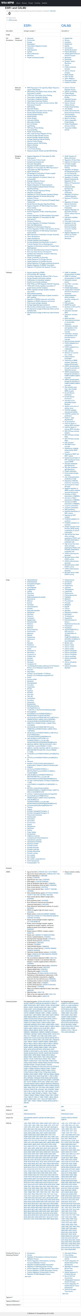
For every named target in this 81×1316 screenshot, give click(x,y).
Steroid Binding (31, 116)
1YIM (41, 1127)
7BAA (56, 1186)
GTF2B (31, 1026)
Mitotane (29, 601)
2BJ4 (32, 1129)
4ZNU (29, 1148)
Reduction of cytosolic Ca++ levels (71, 354)
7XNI (70, 1226)
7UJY (45, 1196)
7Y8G (57, 1196)
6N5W (75, 1192)
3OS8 (25, 1139)
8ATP (25, 1203)
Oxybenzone (31, 637)
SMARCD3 (34, 1086)
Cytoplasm (30, 48)
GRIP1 (57, 1024)
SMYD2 (56, 1086)
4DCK (67, 1160)
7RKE (25, 1192)
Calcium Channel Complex (70, 72)
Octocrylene (31, 819)
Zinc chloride (31, 857)
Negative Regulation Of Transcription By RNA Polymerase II (41, 157)
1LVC (77, 1125)
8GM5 (67, 1236)
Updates (44, 3)
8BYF (37, 1209)
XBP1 (29, 1101)
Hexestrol (30, 761)
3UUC (49, 1139)
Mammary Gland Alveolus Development (39, 252)
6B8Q (74, 1177)
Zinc (28, 641)
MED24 (36, 1045)
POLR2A (56, 1063)
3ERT (45, 1137)
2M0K (63, 1144)
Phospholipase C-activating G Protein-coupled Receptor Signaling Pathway (41, 174)
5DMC (29, 1152)
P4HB (36, 1059)
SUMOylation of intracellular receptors (38, 280)
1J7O (78, 1123)
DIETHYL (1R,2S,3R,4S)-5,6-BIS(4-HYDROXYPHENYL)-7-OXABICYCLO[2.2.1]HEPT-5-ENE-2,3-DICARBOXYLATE (43, 790)
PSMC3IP (37, 1070)
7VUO (75, 1219)
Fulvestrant (30, 618)
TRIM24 (26, 1095)
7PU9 (67, 1213)
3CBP (34, 1137)
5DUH (30, 1154)
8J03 (66, 1238)
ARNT (26, 1005)
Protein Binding (31, 118)
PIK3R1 (35, 1063)
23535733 (55, 916)
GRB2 (48, 1024)
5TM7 (49, 1171)
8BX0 (53, 1205)
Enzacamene (31, 823)
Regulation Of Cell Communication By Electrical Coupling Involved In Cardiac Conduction (70, 227)
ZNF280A (72, 1032)
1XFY (71, 1131)
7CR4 (66, 1209)
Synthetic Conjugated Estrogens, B (38, 813)
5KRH (37, 1165)
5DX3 (25, 1156)
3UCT (74, 1156)
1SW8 (78, 1127)
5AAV (45, 1148)
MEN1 (54, 1045)
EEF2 (49, 1017)
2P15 (44, 1131)
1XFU (71, 1129)
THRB (33, 1093)
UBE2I (51, 1097)
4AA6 (57, 1139)
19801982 (54, 889)
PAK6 (53, 1059)
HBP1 (48, 1028)
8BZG (52, 1211)
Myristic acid (68, 643)
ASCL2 (63, 1005)
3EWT (75, 1152)
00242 (63, 1110)
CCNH (26, 1009)
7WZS (71, 1225)
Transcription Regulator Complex (37, 46)
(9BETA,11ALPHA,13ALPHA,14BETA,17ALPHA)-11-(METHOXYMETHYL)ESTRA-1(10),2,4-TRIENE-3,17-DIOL (43, 750)
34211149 (48, 872)
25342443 (54, 965)
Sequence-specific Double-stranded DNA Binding (42, 151)
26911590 (36, 895)
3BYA (70, 1150)
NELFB (51, 1053)
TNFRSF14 (38, 1093)
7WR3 (75, 1223)
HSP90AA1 (54, 1032)
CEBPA (32, 1011)
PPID (44, 1066)
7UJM (33, 1196)
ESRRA (35, 1021)
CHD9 (45, 1011)
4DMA (26, 1140)
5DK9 (36, 1150)
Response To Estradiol (34, 192)
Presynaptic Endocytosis (72, 221)
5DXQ (53, 1156)
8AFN (30, 1198)
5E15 (32, 1160)
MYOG (63, 1024)
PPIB (41, 1066)
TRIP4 (51, 1095)
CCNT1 (30, 1009)
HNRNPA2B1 (35, 1032)
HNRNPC (42, 1032)
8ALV (44, 1198)
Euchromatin (31, 40)
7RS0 (45, 1192)
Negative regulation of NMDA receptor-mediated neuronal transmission (72, 490)
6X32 (70, 1200)
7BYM (74, 1207)
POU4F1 (43, 1065)
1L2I (57, 1123)
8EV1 (44, 1217)
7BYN (78, 1207)
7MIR (63, 1211)
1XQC (37, 1127)
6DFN (29, 1181)
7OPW (29, 1190)
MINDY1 (31, 1047)
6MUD (67, 1192)
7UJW (41, 1196)
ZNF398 (26, 1103)
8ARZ (50, 1202)
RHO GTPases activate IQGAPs (72, 432)
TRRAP (56, 1095)
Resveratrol (30, 652)
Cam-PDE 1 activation (71, 284)
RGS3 (38, 1076)
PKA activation (69, 303)
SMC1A (47, 1086)
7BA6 (40, 1186)
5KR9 (56, 1163)
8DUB (33, 1215)
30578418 (46, 941)
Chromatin (30, 38)
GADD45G (34, 1024)
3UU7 (41, 1139)
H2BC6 (26, 1028)
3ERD (41, 1137)
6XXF (66, 1202)
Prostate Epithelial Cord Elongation (38, 240)
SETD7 (29, 1082)
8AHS (75, 1228)
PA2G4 (40, 1059)
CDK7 (48, 1009)
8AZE (33, 1205)
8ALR (37, 1198)
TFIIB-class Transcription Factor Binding (39, 95)
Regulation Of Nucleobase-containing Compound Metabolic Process (42, 1258)
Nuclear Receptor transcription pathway (39, 278)
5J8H (62, 1169)
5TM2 (29, 1171)
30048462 (36, 950)
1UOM (45, 1125)
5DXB (29, 1156)
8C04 (33, 1213)
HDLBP (40, 1030)
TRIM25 (31, 1095)
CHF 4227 (30, 694)
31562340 (54, 954)
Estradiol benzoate (33, 847)
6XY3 (74, 1202)
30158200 (37, 944)
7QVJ (50, 1190)
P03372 (52, 1118)
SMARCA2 (48, 1084)
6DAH (70, 1182)
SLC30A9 (27, 1084)
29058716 (36, 921)
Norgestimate (31, 620)
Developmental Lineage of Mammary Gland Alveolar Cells (43, 313)
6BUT (63, 1179)
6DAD (75, 1181)
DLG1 (72, 1009)
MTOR (45, 1049)
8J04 (69, 1238)
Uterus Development (33, 236)
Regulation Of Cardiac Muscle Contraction (71, 203)
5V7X (66, 1173)
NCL (42, 1051)
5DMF (34, 1152)
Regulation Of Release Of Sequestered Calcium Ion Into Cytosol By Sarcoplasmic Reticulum (72, 172)
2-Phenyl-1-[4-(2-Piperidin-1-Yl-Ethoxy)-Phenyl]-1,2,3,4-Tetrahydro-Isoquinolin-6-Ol (40, 674)
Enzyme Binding (32, 130)
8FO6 (74, 1234)
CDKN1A (26, 1011)
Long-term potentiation (71, 506)
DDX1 (47, 1015)
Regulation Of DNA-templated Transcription (40, 166)
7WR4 (63, 1225)
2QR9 (54, 1133)
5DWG (46, 1154)
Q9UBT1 (26, 1120)
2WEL (74, 1148)
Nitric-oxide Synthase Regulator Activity (39, 134)
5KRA (25, 1165)
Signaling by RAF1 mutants (70, 516)
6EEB (63, 1184)
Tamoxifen (30, 605)
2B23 (29, 1129)
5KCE (33, 1163)
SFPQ (40, 1082)
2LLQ (32, 1131)
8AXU (29, 1205)
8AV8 (52, 1203)
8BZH (56, 1211)
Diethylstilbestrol (32, 580)
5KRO (26, 1167)
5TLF (51, 1167)
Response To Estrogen (34, 210)
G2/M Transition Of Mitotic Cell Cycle (70, 157)
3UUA (45, 1139)
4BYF (63, 1160)
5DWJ (54, 1154)
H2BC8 (35, 1028)
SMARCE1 (41, 1086)
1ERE (29, 1123)
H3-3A (40, 1028)
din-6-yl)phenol (31, 712)
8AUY (37, 1203)
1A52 (25, 1123)
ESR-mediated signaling (34, 293)
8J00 (74, 1236)
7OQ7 (33, 1190)
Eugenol (29, 809)
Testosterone (31, 599)
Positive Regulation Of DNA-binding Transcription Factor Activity (42, 232)
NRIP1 (40, 1057)
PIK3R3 (40, 1063)
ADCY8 (71, 1003)
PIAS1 (55, 1061)
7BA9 (52, 1186)
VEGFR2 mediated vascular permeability (71, 411)
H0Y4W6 (47, 1118)
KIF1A (31, 1038)
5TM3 (33, 1171)
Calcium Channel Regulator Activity (70, 89)
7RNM (30, 1192)
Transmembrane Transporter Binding (70, 115)
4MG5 (37, 1142)
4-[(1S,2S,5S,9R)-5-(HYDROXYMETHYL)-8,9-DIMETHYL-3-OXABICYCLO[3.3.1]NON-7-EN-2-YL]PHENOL (41, 723)
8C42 (44, 1213)
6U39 (62, 1198)
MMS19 (41, 1047)
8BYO (45, 1209)
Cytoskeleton (69, 48)
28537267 (40, 943)
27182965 (45, 935)
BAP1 (38, 1005)
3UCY (67, 1158)
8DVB (40, 1217)
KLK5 (38, 1038)
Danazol (29, 635)
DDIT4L (67, 1009)
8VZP (33, 1219)
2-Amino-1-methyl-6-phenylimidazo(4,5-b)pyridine (42, 794)
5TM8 (53, 1171)
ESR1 (28, 25)
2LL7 (62, 1142)
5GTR (49, 1161)
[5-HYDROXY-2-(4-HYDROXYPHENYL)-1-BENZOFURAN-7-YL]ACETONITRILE (40, 715)
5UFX (48, 1177)
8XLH (74, 1246)
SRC (47, 1087)
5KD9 (53, 1163)
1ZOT (63, 1135)
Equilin (29, 649)
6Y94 (74, 1203)
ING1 (25, 1036)
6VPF (37, 1184)
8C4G (52, 1213)
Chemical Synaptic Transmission (70, 1290)
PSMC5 (43, 1070)
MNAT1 (46, 1047)
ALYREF (26, 1003)
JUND (46, 1036)
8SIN (62, 1244)
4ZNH (51, 1146)
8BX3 (57, 1205)
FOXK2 (34, 1022)
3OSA (33, 1139)
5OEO (67, 1171)
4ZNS (55, 1146)
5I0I (75, 1167)
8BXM (33, 1207)
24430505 (45, 900)
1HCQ (54, 1123)
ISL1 (28, 1036)
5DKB (40, 1150)
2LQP (70, 1142)
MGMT (26, 1047)
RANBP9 (26, 1074)
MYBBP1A (27, 1051)
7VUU (75, 1221)
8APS (29, 1200)
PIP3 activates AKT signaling (36, 274)
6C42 (38, 1179)
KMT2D (47, 1038)
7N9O (41, 1188)
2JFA (25, 1131)
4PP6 (42, 1144)
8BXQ (45, 1207)
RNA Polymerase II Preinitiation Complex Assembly (43, 234)
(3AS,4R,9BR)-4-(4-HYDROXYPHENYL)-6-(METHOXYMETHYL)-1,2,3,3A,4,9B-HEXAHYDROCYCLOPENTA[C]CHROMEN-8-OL (42, 777)
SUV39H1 (41, 1089)
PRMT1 (48, 1068)
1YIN (44, 1127)
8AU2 (29, 1203)
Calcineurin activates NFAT (71, 312)
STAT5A (26, 1089)
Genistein (30, 643)
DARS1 (39, 1015)
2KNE (70, 1139)
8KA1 (74, 1240)
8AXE (25, 1205)
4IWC (57, 1140)
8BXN (37, 1207)
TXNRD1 (46, 1097)
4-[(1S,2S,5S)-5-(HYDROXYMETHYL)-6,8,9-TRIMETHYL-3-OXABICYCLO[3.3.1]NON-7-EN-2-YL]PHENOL (42, 729)
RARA (32, 1074)
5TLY (54, 1169)
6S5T (70, 1196)
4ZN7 (43, 1146)
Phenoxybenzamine (71, 595)
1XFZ (75, 1131)
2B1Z (25, 1129)
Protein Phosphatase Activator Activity (71, 125)
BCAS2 (53, 1005)
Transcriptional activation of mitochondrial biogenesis (72, 322)
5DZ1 (40, 1158)
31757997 (36, 916)
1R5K (37, 1125)
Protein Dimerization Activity (71, 1258)
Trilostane (30, 626)
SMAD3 (37, 1084)
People (30, 3)
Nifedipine (68, 605)
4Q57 (67, 1163)
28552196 (48, 954)
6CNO (71, 1181)
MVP (52, 1049)
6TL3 (52, 1182)
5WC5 (63, 1175)
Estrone (29, 603)
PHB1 (47, 1061)
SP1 (37, 1087)
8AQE (42, 1200)
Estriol (29, 677)
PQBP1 (26, 1068)
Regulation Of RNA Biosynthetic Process (39, 1266)
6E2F (74, 1182)
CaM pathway (69, 286)
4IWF (25, 1142)
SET (25, 1082)
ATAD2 (30, 1005)
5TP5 (70, 1171)
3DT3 (37, 1137)
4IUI (32, 1140)
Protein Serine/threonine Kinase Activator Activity (72, 112)
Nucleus (29, 42)
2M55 (67, 1144)
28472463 (45, 904)
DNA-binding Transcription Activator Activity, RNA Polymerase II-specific (42, 104)
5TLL (25, 1169)
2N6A (63, 1146)
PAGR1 (45, 1059)
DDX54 (30, 1017)
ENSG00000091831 (30, 1114)
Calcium (67, 608)
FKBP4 (53, 1021)
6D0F (57, 1179)
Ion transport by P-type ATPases (72, 485)
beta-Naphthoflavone (33, 708)
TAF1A (30, 1091)
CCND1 (54, 1007)
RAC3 (49, 1072)
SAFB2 (55, 1078)
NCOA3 (56, 1051)
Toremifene (30, 595)
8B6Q (63, 1230)
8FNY (70, 1234)
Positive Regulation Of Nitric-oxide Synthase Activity (43, 229)
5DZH (48, 1158)
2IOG (50, 1129)
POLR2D (26, 1065)
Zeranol (29, 824)
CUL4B (26, 1015)
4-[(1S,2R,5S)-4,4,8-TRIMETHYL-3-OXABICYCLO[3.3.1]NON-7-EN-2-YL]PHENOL (41, 797)
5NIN (62, 1171)
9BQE (53, 1219)
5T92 (40, 1167)
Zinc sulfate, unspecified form (36, 859)
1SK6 (74, 1127)
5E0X (25, 1160)
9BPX (49, 1219)
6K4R (66, 1190)
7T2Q (66, 1215)
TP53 (50, 1093)
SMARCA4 (56, 1084)
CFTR (63, 1009)
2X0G (63, 1150)
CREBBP (32, 1013)
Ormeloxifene (31, 834)
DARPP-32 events (70, 305)
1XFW (63, 1131)
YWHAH (39, 1101)
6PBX (75, 1194)
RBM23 (52, 1074)
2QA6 (25, 1133)
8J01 (77, 1236)
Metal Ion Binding (32, 145)
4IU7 (29, 1140)
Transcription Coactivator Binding (37, 101)
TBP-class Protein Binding (35, 128)
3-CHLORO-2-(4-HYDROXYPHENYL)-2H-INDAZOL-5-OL (43, 755)
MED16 (46, 1043)
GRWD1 (26, 1026)
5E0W (55, 1158)
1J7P (62, 1125)
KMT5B (52, 1038)
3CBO (30, 1137)
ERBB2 (26, 1021)
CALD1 (63, 1007)
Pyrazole (30, 658)
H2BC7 (31, 1028)
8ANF (56, 1198)
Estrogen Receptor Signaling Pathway (38, 191)
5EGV (44, 1160)
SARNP (26, 1080)
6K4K (77, 1188)
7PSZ (63, 1213)
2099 (25, 1106)
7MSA (37, 1188)
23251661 (44, 969)
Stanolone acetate (32, 844)
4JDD (32, 1142)
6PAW (71, 1194)
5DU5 (53, 1152)
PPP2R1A (56, 1066)
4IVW (42, 1140)
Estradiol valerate (32, 853)
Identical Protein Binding (34, 141)
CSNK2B (37, 1013)
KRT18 (26, 1040)
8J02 (62, 1238)
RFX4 (34, 1076)
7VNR (71, 1219)
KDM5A (26, 1038)
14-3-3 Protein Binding (34, 149)
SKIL (52, 1082)
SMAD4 (42, 1084)
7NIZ (25, 1190)
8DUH (49, 1215)
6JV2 (73, 1188)
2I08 (66, 1137)
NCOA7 (36, 1053)
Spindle (67, 46)
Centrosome (68, 44)
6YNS (67, 1205)
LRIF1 (26, 1042)
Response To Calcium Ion (71, 199)
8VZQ (37, 1219)
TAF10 (26, 1091)
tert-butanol (68, 614)
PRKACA (37, 1068)
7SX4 (63, 1215)
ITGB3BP (33, 1036)
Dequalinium (68, 618)
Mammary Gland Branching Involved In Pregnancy (42, 250)
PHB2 (51, 1061)
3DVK (63, 1152)
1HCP (50, 1123)
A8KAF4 (35, 1118)
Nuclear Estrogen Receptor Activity (38, 135)
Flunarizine (68, 628)
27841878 (53, 973)
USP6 (67, 1032)
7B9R (25, 1186)
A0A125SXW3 (28, 1118)
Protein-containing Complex (35, 57)
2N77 (66, 1146)
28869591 (54, 948)
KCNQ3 (73, 1019)
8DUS (25, 1217)
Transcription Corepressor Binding (37, 99)
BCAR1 (48, 1005)
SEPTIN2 (37, 1080)
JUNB (42, 1036)
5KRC (29, 1165)
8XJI (62, 1246)
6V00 (62, 1200)
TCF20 (56, 1091)
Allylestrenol (31, 639)
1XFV (75, 1129)
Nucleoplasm (31, 44)
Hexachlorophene (32, 607)
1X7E (49, 1125)
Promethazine (69, 601)
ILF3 (58, 1034)
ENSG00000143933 (67, 1114)
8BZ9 (25, 1211)
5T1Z (36, 1167)
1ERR (33, 1123)
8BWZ (50, 1205)
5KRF (33, 1165)
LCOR (46, 1040)
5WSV (72, 1175)
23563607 (36, 956)
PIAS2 (26, 1063)
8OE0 (63, 1242)
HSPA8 (45, 1034)
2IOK (54, 1129)
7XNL (78, 1226)
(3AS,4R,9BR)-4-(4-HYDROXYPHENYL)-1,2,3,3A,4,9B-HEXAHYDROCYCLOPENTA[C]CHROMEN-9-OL (42, 801)
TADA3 (57, 1089)
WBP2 (50, 1099)
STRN (31, 1089)
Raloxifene (30, 593)
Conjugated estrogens (33, 584)
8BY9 (53, 1207)
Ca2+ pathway (69, 351)
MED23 (31, 1045)
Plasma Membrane (33, 54)
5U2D (40, 1177)
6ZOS (53, 1184)
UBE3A (56, 1097)
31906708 (36, 878)
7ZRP (67, 1228)
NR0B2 (43, 1055)
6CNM (63, 1181)
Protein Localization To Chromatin (37, 257)
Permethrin (30, 685)
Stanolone (30, 660)
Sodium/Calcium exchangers (70, 357)
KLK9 (42, 1038)
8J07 (76, 1238)
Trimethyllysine (69, 616)
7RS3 (57, 1192)
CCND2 (74, 1007)
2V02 (62, 1148)
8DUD (41, 1215)
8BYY (49, 1209)
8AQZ (46, 1200)
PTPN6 (45, 1072)
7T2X (44, 1194)
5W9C (53, 1177)
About (18, 3)
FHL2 (48, 1021)
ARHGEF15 (47, 1003)
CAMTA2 (69, 1007)
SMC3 (52, 1086)
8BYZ (52, 1209)
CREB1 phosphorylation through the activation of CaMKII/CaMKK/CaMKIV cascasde (72, 375)
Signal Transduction (33, 171)
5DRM (45, 1152)
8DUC (37, 1215)
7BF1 (63, 1207)
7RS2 (53, 1192)
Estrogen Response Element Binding (38, 139)
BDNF (57, 1005)
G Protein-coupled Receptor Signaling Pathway (70, 166)
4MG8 (49, 1142)
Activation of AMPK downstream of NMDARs (72, 503)
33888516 (45, 946)
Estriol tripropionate (33, 861)
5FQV (41, 1161)
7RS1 (49, 1192)
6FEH (71, 1184)
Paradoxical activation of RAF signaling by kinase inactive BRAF (72, 460)
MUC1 (49, 1049)
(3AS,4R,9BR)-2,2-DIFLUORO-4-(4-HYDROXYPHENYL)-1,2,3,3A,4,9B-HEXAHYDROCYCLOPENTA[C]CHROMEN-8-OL (42, 740)
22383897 (46, 914)
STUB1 (35, 1089)
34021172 (53, 958)
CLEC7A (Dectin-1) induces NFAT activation (72, 424)
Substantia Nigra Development (70, 188)
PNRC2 (45, 1063)
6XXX (70, 1202)
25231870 (46, 967)
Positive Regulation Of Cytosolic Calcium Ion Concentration (41, 178)
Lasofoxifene (31, 698)
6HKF (41, 1181)
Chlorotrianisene (32, 582)
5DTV (49, 1152)
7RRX (34, 1192)
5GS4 (45, 1161)
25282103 (35, 954)
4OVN (63, 1163)
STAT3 (57, 1087)
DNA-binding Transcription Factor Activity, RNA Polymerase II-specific (41, 92)
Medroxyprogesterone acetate (36, 597)
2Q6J (52, 1131)
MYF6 (67, 1022)
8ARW (38, 1202)
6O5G (63, 1194)
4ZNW (37, 1148)
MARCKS (69, 1021)
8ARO (26, 1202)
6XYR (63, 1203)
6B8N (67, 1177)
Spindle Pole (68, 38)
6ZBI (74, 1205)
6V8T (25, 1184)
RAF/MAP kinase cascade (70, 445)
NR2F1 (31, 1057)
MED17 (51, 1043)
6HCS (67, 1186)
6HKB (37, 1181)
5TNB (33, 1177)
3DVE (74, 1150)
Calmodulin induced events (71, 281)
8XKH (66, 1246)
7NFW (57, 1188)
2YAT (50, 1135)
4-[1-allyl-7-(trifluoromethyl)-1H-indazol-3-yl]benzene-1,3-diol (43, 781)
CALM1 (31, 1007)
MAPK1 (30, 1042)
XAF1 (25, 1101)
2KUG (74, 1139)
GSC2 (72, 1013)
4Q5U (70, 1163)
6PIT (29, 1182)
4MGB (26, 1144)
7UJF (29, 1196)
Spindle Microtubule (71, 50)
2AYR (52, 1127)
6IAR (49, 1181)
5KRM (57, 1165)
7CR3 (63, 1209)
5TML (25, 1173)
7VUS (67, 1221)
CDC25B (39, 1009)
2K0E (73, 1137)
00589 (26, 1110)
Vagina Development (33, 238)
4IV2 (35, 1140)
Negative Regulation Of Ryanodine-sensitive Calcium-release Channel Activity (72, 212)
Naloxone (30, 628)
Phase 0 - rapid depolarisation (69, 419)
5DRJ (41, 1152)
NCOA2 (51, 1051)
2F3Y (74, 1135)
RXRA (47, 1078)
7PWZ (46, 1190)
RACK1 (54, 1072)
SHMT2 (48, 1082)
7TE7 (48, 1194)
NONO (26, 1055)
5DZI (51, 1158)
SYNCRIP (51, 1089)
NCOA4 (26, 1053)
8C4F (48, 1213)
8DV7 (33, 1217)
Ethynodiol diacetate (33, 610)
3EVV (71, 1152)
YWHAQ (44, 1101)
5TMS (46, 1173)
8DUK (57, 1215)
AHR (44, 1001)
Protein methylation (70, 471)
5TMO (34, 1173)
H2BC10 (47, 1026)
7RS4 (25, 1194)
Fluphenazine (69, 586)
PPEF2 (76, 1026)
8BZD (41, 1211)
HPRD (10, 20)
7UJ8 (55, 1194)
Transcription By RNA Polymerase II (38, 170)
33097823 (46, 879)
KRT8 (35, 1040)
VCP (46, 1099)
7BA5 (36, 1186)
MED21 (26, 1045)
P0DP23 (63, 1118)
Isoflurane (68, 587)
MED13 (36, 1043)
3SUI (70, 1156)
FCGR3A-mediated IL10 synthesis (72, 520)
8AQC (37, 1200)
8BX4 (25, 1207)
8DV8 (36, 1217)
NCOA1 (46, 1051)
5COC (71, 1165)
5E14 (29, 1160)
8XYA (63, 1247)
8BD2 (67, 1230)
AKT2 (57, 1001)
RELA (25, 1076)
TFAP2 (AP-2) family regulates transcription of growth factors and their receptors (41, 287)
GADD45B (27, 1024)
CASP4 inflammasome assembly (72, 554)
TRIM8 (47, 1095)
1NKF (63, 1127)
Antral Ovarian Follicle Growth (36, 160)
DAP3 (35, 1015)
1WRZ (67, 1129)
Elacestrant (30, 702)
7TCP (74, 1215)
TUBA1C (36, 1097)
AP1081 (29, 689)
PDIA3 (31, 1061)
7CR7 (70, 1209)
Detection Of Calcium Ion (72, 162)
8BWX (45, 1205)
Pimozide (67, 603)
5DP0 (37, 1152)
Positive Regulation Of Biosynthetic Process (40, 1272)
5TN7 (56, 1175)
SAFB (51, 1078)
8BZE (45, 1211)
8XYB (67, 1247)
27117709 (43, 916)
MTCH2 (34, 1049)
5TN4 (45, 1175)
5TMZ (34, 1175)
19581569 (44, 876)
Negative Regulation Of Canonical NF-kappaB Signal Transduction (43, 201)
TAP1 (43, 1091)
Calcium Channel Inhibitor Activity (70, 104)
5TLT (40, 1169)
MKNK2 (36, 1047)
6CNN (67, 1181)
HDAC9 (36, 1030)
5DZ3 (44, 1158)
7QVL (53, 1190)
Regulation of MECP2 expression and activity (72, 482)
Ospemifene (31, 687)
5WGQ (30, 1179)
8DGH (75, 1230)
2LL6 (77, 1140)
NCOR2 (46, 1053)
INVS (63, 1015)
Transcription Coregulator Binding (37, 97)
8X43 (78, 1244)
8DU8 (25, 1215)
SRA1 (44, 1087)
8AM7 (52, 1198)
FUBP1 (53, 1022)
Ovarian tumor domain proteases (37, 282)
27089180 (41, 872)
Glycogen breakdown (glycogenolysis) (71, 464)
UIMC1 (35, 1099)
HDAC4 (26, 1030)
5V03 (62, 1173)
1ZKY (48, 1127)
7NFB (53, 1188)
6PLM (67, 1196)
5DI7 (56, 1148)
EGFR (53, 1017)
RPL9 (25, 1078)
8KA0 (70, 1240)
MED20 (56, 1043)
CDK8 (52, 1009)
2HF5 (63, 1137)
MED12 (31, 1043)
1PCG (26, 1125)
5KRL (52, 1165)
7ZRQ (71, 1228)
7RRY (38, 1192)
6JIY (66, 1188)
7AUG (78, 1205)
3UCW (63, 1158)
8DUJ (67, 1232)
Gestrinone (30, 828)
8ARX (42, 1202)
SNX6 (29, 1087)
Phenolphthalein (32, 683)
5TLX (51, 1169)
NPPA (34, 1055)
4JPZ (63, 1161)
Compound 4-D (31, 664)
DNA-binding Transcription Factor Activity (39, 111)
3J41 (74, 1154)
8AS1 (54, 1202)
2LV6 (74, 1142)
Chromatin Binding (32, 109)
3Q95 (37, 1139)
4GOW (75, 1160)
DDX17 (52, 1015)
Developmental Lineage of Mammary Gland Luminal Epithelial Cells (43, 310)
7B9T (29, 1186)
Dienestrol (30, 616)
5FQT (37, 1161)
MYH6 (33, 1051)
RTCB (43, 1078)
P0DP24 (69, 1118)
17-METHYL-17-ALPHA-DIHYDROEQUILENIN (41, 710)
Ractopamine (31, 826)
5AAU (41, 1148)
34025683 (30, 964)
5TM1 (25, 1171)
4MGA (57, 1142)
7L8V (77, 1209)
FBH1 (44, 1021)
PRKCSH (43, 1068)
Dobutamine (30, 612)
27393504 (53, 981)
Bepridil (67, 607)
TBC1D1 (74, 1030)
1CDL (63, 1123)
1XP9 (29, 1127)
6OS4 (67, 1194)
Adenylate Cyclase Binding (70, 96)
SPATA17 (64, 1030)
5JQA (66, 1169)
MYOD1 (76, 1022)
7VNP (63, 1219)
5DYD (33, 1158)
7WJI (70, 1223)
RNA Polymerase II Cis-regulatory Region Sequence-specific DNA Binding (43, 89)
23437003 (44, 887)
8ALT (40, 1198)
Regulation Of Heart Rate (72, 160)
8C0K (37, 1213)
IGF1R (54, 1034)
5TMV (26, 1175)
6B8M (63, 1177)
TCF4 (63, 1032)
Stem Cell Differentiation (34, 225)
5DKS (52, 1150)
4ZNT (25, 1148)
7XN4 (75, 1225)
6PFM (26, 1182)
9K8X (74, 1249)
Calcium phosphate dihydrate (70, 659)
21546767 (68, 874)
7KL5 (74, 1209)
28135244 (41, 973)
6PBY (63, 1196)
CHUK (49, 1011)
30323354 (30, 912)
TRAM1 (54, 1093)
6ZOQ (45, 1184)
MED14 (41, 1043)
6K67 (70, 1190)
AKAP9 (76, 1003)
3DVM (67, 1152)
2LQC (66, 1142)
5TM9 (57, 1171)
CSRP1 (43, 1013)
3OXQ (67, 1156)
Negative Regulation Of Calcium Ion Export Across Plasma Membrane (72, 235)
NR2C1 (53, 1055)
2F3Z (78, 1135)
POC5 (67, 1026)
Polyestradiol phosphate (34, 815)
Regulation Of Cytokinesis (69, 191)
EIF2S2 (31, 1019)
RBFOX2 (46, 1074)
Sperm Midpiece (70, 78)
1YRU (75, 1133)
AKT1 (53, 1001)
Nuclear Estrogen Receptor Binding (38, 137)
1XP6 (25, 1127)
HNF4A (51, 1030)
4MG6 (41, 1142)
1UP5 (63, 1129)
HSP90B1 (34, 1034)
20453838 (30, 918)
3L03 (56, 1137)
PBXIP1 (26, 1061)
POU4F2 (49, 1065)
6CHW (46, 1179)
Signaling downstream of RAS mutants (72, 512)
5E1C (40, 1160)
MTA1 (25, 1049)
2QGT (41, 1133)
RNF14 (52, 1076)
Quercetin (30, 670)
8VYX (56, 1217)
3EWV (63, 1154)
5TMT (50, 1173)
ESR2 (30, 1021)
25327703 (30, 916)
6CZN (54, 1179)
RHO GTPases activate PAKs (72, 436)
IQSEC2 (69, 1017)
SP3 (40, 1087)
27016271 (52, 939)
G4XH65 (41, 1118)
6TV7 (78, 1196)
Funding (37, 3)
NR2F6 (35, 1057)
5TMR (42, 1173)
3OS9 (29, 1139)
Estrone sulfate (31, 679)
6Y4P (71, 1203)
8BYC (25, 1209)
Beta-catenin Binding (33, 122)
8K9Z (66, 1240)
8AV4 (44, 1203)
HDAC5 (31, 1030)
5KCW (49, 1163)
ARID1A (54, 1003)
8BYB (57, 1207)
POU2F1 (32, 1065)
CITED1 (54, 1011)
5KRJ (45, 1165)
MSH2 (55, 1047)
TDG (25, 1093)
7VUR (63, 1221)
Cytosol (29, 52)
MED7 (50, 1045)
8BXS (49, 1207)
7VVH (67, 1223)
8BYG (41, 1209)
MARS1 (46, 1042)
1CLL (66, 1123)
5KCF (37, 1163)
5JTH (70, 1169)
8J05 (72, 1238)
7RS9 (37, 1194)
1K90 (66, 1125)
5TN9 (29, 1177)
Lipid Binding (31, 126)
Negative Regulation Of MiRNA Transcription (40, 265)
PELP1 (36, 1061)
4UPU (63, 1165)
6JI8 (74, 1186)
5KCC (25, 1163)
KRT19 (30, 1040)
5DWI (50, 1154)
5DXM (45, 1156)
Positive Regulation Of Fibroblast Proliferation (41, 223)
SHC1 (44, 1082)
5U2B (36, 1177)
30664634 (52, 883)
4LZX (73, 1161)
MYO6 (71, 1022)
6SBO (37, 1182)
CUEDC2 (54, 1013)
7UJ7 (52, 1194)
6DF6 (25, 1181)
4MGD (34, 1144)
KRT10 (57, 1038)
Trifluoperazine (69, 589)
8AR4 (49, 1200)
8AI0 (33, 1198)
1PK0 (67, 1127)
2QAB (33, 1133)
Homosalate (30, 821)
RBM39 (57, 1074)
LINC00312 (56, 1040)
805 (62, 1106)
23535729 (49, 916)
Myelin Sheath (69, 75)
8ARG (57, 1200)
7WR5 (67, 1225)
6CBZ (42, 1179)
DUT (45, 1017)
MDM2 (51, 1042)
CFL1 (41, 1011)
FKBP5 (26, 1022)
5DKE (44, 1150)
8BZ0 (56, 1209)
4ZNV (33, 1148)
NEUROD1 (69, 1024)
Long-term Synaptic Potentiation (71, 207)
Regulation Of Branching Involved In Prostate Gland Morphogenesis (43, 247)
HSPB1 (49, 1034)
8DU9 (29, 1215)
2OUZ (40, 1131)
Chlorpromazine (69, 580)
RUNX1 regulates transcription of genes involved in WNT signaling (42, 296)
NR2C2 (26, 1057)
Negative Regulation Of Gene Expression (39, 185)
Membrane (30, 55)
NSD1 (44, 1057)
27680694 (45, 881)
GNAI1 (43, 1024)
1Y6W (63, 1133)
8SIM (78, 1242)
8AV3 (41, 1203)
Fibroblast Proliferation (34, 221)
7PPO (70, 1211)
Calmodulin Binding (33, 120)
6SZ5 (74, 1196)
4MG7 (45, 1142)
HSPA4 (40, 1034)
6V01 (66, 1200)
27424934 (55, 893)
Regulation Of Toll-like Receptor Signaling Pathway (42, 194)
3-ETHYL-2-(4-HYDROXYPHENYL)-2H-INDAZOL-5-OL (42, 758)
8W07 (45, 1219)
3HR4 (71, 1154)
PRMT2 (53, 1068)
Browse (24, 3)
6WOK (41, 1184)
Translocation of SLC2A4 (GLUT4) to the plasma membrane (72, 291)
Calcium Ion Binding (71, 91)
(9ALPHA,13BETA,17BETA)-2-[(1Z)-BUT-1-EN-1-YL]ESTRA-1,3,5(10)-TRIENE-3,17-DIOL (42, 745)
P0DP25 (74, 1118)
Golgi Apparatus (32, 50)
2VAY (66, 1148)
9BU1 (56, 1219)
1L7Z (73, 1125)
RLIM (42, 1076)
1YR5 (67, 1133)
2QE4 (37, 1133)
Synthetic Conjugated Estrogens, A (38, 811)
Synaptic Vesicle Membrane (70, 62)
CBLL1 (50, 1007)
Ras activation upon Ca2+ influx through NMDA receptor (71, 389)
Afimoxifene (30, 672)
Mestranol (30, 633)
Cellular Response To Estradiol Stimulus (39, 261)
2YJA (53, 1135)
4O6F (38, 1144)
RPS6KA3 (37, 1078)
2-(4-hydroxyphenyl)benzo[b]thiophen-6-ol (39, 805)
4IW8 (53, 1140)
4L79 (70, 1161)
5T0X (33, 1167)
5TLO (32, 1169)
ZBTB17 (55, 1101)
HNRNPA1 (27, 1032)
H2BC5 (57, 1026)
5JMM (57, 1161)
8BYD (29, 1209)
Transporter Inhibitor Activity (71, 129)
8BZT (25, 1213)
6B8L (75, 1175)
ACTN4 (40, 1001)
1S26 (70, 1127)
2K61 (66, 1139)
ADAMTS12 (64, 1003)
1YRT (71, 1133)
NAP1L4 (37, 1051)
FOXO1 (38, 1022)
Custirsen (30, 691)
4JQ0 (66, 1161)
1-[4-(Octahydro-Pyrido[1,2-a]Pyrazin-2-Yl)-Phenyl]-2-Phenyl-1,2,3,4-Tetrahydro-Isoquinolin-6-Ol (43, 667)
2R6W (42, 1135)
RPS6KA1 (31, 1078)
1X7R (53, 1125)
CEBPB (37, 1011)
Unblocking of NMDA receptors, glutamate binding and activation (71, 362)
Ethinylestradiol (32, 622)
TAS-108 (29, 696)
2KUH (63, 1140)
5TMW (30, 1175)
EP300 (45, 1019)
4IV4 (39, 1140)
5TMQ (38, 1173)
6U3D (74, 1198)
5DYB (29, 1158)
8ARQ (30, 1202)
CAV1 (45, 1007)
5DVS (33, 1154)
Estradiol (30, 608)
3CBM (26, 1137)
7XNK (74, 1226)
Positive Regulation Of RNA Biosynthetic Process (42, 1270)
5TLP (36, 1169)
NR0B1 (39, 1055)
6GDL (63, 1186)
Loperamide (68, 591)
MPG (50, 1047)
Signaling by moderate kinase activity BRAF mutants (71, 450)
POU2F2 (38, 1065)
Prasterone (30, 645)
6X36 (62, 1202)
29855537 (38, 935)
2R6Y (46, 1135)
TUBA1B (30, 1097)
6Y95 (78, 1203)
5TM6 (45, 1171)
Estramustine (31, 631)
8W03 (41, 1219)
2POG (48, 1131)
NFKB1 (56, 1053)
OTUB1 (31, 1059)
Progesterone (31, 589)
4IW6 (49, 1140)
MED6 (45, 1045)
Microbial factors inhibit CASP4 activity (72, 558)
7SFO (41, 1194)
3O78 (63, 1156)
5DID (25, 1150)
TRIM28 (36, 1095)
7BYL (70, 1207)
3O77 (78, 1154)
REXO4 (30, 1076)
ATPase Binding (32, 147)
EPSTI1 (54, 1019)
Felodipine (68, 597)
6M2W (74, 1190)
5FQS (33, 1161)
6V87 (56, 1182)
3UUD (53, 1139)
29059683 (53, 914)
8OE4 (67, 1242)
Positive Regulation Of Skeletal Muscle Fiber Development (71, 1263)
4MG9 (53, 1142)
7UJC (25, 1196)
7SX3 (74, 1213)
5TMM (30, 1173)
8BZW (29, 1213)
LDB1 (50, 1040)
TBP (46, 1091)
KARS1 (50, 1036)
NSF (55, 1057)
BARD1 (43, 1005)
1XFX (67, 1131)
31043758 (39, 881)
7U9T (63, 1217)
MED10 (26, 1043)
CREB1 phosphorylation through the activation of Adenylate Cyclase (72, 368)
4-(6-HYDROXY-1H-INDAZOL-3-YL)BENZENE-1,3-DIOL (42, 785)
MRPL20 (75, 1021)
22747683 (51, 935)
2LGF (73, 1140)
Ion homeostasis (70, 421)
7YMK (26, 1198)
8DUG (45, 1215)
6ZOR (49, 1184)
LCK (43, 1040)
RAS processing (70, 509)
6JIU (62, 1188)
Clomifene (30, 614)
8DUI (53, 1215)
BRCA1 (26, 1007)
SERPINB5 (55, 1080)
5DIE (28, 1150)
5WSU (67, 1175)
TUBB (41, 1097)
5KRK (49, 1165)
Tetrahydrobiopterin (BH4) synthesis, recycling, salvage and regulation (71, 298)
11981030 (52, 11)
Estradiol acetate (32, 845)
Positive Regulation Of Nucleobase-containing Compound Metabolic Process (41, 1262)
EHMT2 (26, 1019)
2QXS (34, 1135)
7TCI (70, 1215)
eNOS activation (70, 318)
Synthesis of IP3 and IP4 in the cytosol (72, 308)
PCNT (63, 1026)
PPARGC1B (35, 1066)
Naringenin (30, 662)
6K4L (62, 1190)
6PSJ (33, 1182)
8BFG (71, 1230)
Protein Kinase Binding (34, 132)
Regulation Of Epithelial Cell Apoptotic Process (41, 267)
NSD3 (52, 1057)
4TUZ (33, 1146)
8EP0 (63, 1234)
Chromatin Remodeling (34, 164)
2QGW (46, 1133)
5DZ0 (37, 1158)
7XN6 (66, 1226)
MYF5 (63, 1022)
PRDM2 (31, 1068)
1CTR (70, 1123)
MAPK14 (36, 1042)
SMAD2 (32, 1084)
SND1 (25, 1087)
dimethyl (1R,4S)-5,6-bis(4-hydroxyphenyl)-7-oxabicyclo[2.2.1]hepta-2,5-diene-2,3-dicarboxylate (42, 764)
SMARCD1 (27, 1086)
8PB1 (70, 1242)
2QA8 (29, 1133)
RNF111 (47, 1076)
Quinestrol (30, 681)
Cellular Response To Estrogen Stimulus (39, 259)
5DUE (57, 1152)
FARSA (40, 1021)
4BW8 (75, 1158)
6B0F (34, 1179)
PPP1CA (49, 1066)
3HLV (49, 1137)
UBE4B (26, 1099)
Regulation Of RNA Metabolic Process (39, 1274)
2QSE (26, 1135)
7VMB (74, 1217)
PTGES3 (30, 1072)
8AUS (33, 1203)
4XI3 (40, 1146)
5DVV (37, 1154)
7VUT (71, 1221)
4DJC (70, 1160)
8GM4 (63, 1236)
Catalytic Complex (70, 82)
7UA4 (70, 1217)
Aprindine (67, 610)
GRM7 (68, 1013)
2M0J (77, 1142)
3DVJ (78, 1150)
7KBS (33, 1188)
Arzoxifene (30, 700)
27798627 (54, 872)
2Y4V (67, 1150)
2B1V (56, 1127)
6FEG (67, 1184)
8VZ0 (25, 1219)
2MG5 (71, 1144)
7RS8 (33, 1194)
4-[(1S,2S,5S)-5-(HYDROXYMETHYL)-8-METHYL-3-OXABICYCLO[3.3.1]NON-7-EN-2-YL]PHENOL (43, 718)
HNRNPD (48, 1032)
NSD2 (48, 1057)
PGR (43, 1061)
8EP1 (66, 1234)
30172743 (49, 893)
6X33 (73, 1200)
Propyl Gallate (31, 832)
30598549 (30, 950)
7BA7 (44, 1186)
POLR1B (50, 1063)
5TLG (54, 1167)
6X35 (77, 1200)
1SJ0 (41, 1125)
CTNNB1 (48, 1013)
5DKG (48, 1150)
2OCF (36, 1131)
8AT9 (57, 1202)
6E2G (78, 1182)
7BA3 (33, 1186)
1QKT (30, 1125)
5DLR (25, 1152)
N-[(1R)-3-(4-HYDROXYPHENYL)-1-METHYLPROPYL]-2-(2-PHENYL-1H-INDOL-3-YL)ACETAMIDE (41, 771)
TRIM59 (42, 1095)
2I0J (47, 1129)
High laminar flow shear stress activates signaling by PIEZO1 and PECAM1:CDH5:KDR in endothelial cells (72, 538)
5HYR (53, 1161)
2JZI (69, 1137)
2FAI (36, 1129)
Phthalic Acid (31, 656)
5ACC (49, 1148)
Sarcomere (68, 59)
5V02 (78, 1171)
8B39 (37, 1205)
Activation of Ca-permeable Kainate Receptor (70, 402)
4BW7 (71, 1158)
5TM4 (37, 1171)
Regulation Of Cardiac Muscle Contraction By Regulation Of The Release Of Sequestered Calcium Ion (72, 181)
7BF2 (66, 1207)
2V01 (77, 1146)
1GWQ (41, 1123)
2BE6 (70, 1135)
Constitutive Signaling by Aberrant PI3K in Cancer (42, 276)
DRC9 (76, 1009)
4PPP (46, 1144)
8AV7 (48, 1203)
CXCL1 (31, 1015)
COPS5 (26, 1013)
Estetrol (29, 830)
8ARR (34, 1202)
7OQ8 (37, 1190)
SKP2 (56, 1082)
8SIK (74, 1242)
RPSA (68, 1028)
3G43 (67, 1154)
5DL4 (55, 1150)
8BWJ (41, 1205)
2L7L (70, 1140)
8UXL (66, 1244)
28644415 (46, 996)
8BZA (29, 1211)
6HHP (33, 1181)
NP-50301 (30, 693)
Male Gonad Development (35, 183)
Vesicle (67, 65)
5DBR (75, 1165)
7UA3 (66, 1217)
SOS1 (34, 1087)
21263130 (40, 914)
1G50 (37, 1123)
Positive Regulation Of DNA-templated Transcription (43, 215)
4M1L (77, 1161)
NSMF (75, 1024)
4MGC (30, 1144)
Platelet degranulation (71, 288)
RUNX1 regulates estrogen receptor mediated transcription (41, 291)
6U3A (66, 1198)
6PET (57, 1181)
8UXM (70, 1244)
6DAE (63, 1182)
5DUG (26, 1154)
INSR (75, 1013)
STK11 (70, 1030)
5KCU (45, 1163)
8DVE (71, 1232)
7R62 (57, 1190)
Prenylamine (68, 626)
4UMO (75, 1163)
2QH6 (50, 1133)
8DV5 (29, 1217)
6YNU (71, 1205)
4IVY (46, 1140)
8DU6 (55, 1213)
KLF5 (35, 1038)
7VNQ (67, 1219)
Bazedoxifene (31, 704)
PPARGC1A (27, 1066)
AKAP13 (48, 1001)
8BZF (48, 1211)
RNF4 (56, 1076)
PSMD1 (48, 1070)
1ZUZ (66, 1135)
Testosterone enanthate (34, 842)
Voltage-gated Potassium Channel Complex (72, 54)
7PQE (74, 1211)
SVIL (46, 1089)
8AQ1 (33, 1200)
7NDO (45, 1188)
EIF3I (35, 1019)
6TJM (49, 1182)
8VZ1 (29, 1219)
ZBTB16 (50, 1101)
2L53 (66, 1140)
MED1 (56, 1042)
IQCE (71, 1015)
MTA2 (29, 1049)
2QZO (38, 1135)
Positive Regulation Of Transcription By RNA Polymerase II (41, 218)
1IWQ (74, 1123)
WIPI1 (54, 1099)
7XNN (63, 1228)
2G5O (43, 1129)
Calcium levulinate (70, 656)
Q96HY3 (63, 1120)
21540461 (47, 937)
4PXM (54, 1144)
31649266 (41, 986)
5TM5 (41, 1171)
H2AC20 (42, 1026)
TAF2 (39, 1091)
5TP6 (74, 1171)
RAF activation (69, 442)
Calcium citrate (69, 645)
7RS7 (29, 1194)
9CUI (74, 1247)
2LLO (29, 1131)
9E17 (62, 1249)
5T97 (43, 1167)
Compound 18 (31, 654)
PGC (39, 1061)
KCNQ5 (63, 1021)
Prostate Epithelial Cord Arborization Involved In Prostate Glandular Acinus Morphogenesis (42, 243)
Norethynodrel (31, 817)
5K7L (74, 1169)
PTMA (36, 1072)
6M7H (63, 1192)
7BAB (25, 1188)
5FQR (29, 1161)
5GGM (72, 1167)
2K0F (76, 1137)
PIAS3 (30, 1063)
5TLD (47, 1167)
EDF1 (63, 1011)
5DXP (49, 1156)
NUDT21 (26, 1059)
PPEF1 (72, 1026)
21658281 (45, 983)
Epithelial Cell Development (35, 162)
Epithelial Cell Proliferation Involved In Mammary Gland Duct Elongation (42, 255)
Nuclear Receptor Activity (35, 114)
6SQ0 (41, 1182)
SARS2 (31, 1080)
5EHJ (48, 1160)
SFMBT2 (34, 1082)
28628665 (52, 979)
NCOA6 (31, 1053)
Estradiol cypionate (33, 849)
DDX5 (25, 1017)
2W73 (70, 1148)
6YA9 (63, 1205)
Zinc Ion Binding (32, 124)
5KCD (29, 1163)
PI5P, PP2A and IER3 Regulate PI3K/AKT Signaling (43, 284)
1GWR (46, 1123)
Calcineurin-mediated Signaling (71, 218)
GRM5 (63, 1013)
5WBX (75, 1173)
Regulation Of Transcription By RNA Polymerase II (42, 168)
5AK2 (53, 1148)
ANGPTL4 (32, 1003)
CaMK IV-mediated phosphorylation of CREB (72, 273)
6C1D (67, 1179)
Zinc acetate (31, 855)
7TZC (77, 1215)
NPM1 (30, 1055)
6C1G (70, 1179)
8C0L (40, 1213)
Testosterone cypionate (34, 840)
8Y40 (70, 1247)
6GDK (75, 1184)
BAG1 (34, 1005)
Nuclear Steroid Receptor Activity (37, 112)
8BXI (29, 1207)
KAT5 (54, 1036)
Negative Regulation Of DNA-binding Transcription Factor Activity (42, 207)
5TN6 (52, 1175)
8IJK (71, 1236)
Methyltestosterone (33, 706)
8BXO (41, 1207)
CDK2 (44, 1009)
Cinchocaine (68, 582)
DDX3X (57, 1015)
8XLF (70, 1246)
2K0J (62, 1139)
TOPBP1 (45, 1093)
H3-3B (44, 1028)
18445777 (47, 889)
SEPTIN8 (43, 1080)
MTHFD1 (39, 1049)
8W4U (74, 1244)
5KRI (41, 1165)
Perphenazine (69, 593)
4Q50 (29, 1146)
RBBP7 (41, 1074)
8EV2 (48, 1217)
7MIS (66, 1211)
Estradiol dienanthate (33, 851)
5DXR (57, 1156)
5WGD (26, 1179)
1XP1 (57, 1125)
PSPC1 (53, 1070)
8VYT (52, 1217)
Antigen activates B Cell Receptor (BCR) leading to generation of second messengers (72, 529)
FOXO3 (43, 1022)
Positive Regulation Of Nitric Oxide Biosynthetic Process (42, 212)
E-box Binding (69, 1255)
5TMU (54, 1173)
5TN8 (25, 1177)
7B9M (57, 1184)
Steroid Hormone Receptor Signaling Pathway (41, 204)
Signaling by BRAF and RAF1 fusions (72, 455)
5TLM (29, 1169)
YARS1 (34, 1101)
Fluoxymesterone (32, 629)
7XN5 (63, 1226)
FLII (30, 1022)
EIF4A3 (40, 1019)
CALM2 (66, 25)
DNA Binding (31, 107)
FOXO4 (48, 1022)
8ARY (46, 1202)
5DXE (33, 1156)
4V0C (67, 1165)
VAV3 (43, 1099)
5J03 (78, 1167)
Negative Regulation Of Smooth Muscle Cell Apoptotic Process (40, 197)
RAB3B (63, 1028)
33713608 (42, 954)
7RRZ (41, 1192)
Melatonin (30, 624)
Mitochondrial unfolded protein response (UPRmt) (42, 307)
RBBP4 (36, 1074)
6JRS (69, 1188)
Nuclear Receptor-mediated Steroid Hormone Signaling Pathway (40, 188)
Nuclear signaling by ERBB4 (36, 272)
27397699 (30, 899)
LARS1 (39, 1040)
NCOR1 (41, 1053)
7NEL (49, 1188)
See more (28, 1276)
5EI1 (51, 1160)
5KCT (41, 1163)
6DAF (67, 1182)
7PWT (41, 1190)
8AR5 (53, 1200)
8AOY (25, 1200)
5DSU (67, 1167)
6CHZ (50, 1179)
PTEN (26, 1072)
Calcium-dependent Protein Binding (70, 121)
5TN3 (41, 1175)
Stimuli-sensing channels (72, 341)
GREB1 (52, 1024)
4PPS (50, 1144)
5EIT (54, 1160)
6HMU (45, 1181)
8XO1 (77, 1246)
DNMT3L (35, 1017)
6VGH (29, 1184)
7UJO (37, 1196)
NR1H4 (48, 1055)
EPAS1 (49, 1019)
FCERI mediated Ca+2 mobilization (71, 344)
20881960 (30, 956)
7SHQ (71, 1213)
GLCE (39, 1024)
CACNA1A (75, 1005)
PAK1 (49, 1059)
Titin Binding (68, 109)
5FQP (25, 1161)
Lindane (29, 591)
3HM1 (53, 1137)
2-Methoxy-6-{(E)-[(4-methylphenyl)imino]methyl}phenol (37, 837)
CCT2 (34, 1009)
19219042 (36, 918)
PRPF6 (31, 1070)
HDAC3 (53, 1028)
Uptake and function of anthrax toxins (71, 407)
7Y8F (53, 1196)
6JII (77, 1186)
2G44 (39, 1129)
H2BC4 (52, 1026)
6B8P (70, 1177)
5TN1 (38, 1175)
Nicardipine (68, 584)
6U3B (70, 1198)
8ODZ (78, 1240)
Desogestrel (30, 586)
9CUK (78, 1247)
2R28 (73, 1146)
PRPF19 (26, 1070)
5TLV (47, 1169)
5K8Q (78, 1169)
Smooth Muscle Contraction (69, 394)
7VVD (63, 1223)
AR (43, 1003)
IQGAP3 (63, 1017)
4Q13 (25, 1146)
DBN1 (44, 1015)
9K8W (70, 1249)
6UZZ (78, 1198)
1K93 (70, 1125)
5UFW (45, 1177)
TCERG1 (51, 1091)
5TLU (43, 1169)
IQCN (75, 1015)
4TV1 (36, 1146)
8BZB (33, 1211)
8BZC (37, 1211)
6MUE (71, 1192)
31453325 (47, 948)
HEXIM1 (46, 1030)
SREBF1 (52, 1087)
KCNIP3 (74, 1017)
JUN (38, 1036)
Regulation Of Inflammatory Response (39, 227)
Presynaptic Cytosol (71, 80)
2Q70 (55, 1131)
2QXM (30, 1135)
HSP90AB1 (27, 1034)
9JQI (66, 1249)
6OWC (53, 1181)
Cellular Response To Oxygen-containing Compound (43, 263)
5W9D (57, 1177)
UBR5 (30, 1099)
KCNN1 (63, 1019)
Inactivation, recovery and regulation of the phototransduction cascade (71, 329)
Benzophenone (31, 647)
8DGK (63, 1232)
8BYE (33, 1209)
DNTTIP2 (41, 1017)
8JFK (63, 1240)
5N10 (29, 1167)
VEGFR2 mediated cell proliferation (72, 415)
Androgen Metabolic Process (36, 181)
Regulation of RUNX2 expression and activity (41, 299)
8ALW (48, 1198)
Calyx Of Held (69, 76)
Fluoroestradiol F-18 (33, 863)
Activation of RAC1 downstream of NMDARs (72, 495)
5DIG (32, 1150)
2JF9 (57, 1129)
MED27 (41, 1045)
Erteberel (30, 767)
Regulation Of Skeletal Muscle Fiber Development (71, 1268)
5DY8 (25, 1158)
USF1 (39, 1099)
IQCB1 (67, 1015)
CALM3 (41, 1007)
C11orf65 (69, 1005)
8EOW (75, 1232)
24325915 (30, 929)
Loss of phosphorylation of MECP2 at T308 (72, 478)
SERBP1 (49, 1080)
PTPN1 (40, 1072)
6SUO (45, 1182)
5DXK (41, 1156)
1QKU (34, 1125)
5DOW (63, 1167)
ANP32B (38, 1003)
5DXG (37, 1156)
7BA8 (48, 1186)
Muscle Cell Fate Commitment (70, 1277)
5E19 (36, 1160)
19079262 (30, 891)
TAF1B (35, 1091)
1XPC (33, 1127)
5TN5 (49, 1175)
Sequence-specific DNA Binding (37, 143)
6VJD (33, 1184)
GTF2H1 (36, 1026)
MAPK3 (41, 1042)
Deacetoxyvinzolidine (71, 612)
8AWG (56, 1203)
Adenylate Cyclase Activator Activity (70, 100)
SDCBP (72, 1028)
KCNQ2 (68, 1019)
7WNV (49, 1196)
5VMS (70, 1173)
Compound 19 (31, 651)
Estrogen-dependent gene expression (38, 305)
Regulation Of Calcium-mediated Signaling (72, 195)
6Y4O (67, 1203)
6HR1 (71, 1186)
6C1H (74, 1179)
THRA (29, 1093)
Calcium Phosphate (71, 651)
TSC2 (25, 1097)
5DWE (42, 1154)
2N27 (74, 1144)
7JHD (29, 1188)
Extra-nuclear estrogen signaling (37, 303)
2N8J (70, 1146)
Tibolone (29, 807)
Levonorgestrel (31, 587)
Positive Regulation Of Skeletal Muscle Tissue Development (72, 1285)
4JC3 (29, 1142)
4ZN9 (47, 1146)
